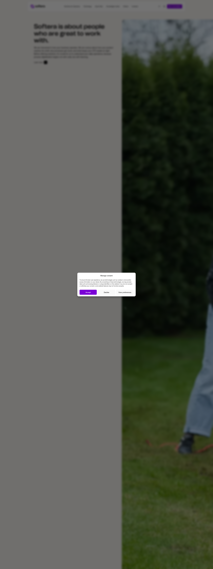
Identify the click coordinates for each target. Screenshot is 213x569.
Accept (88, 292)
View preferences (124, 292)
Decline (106, 292)
